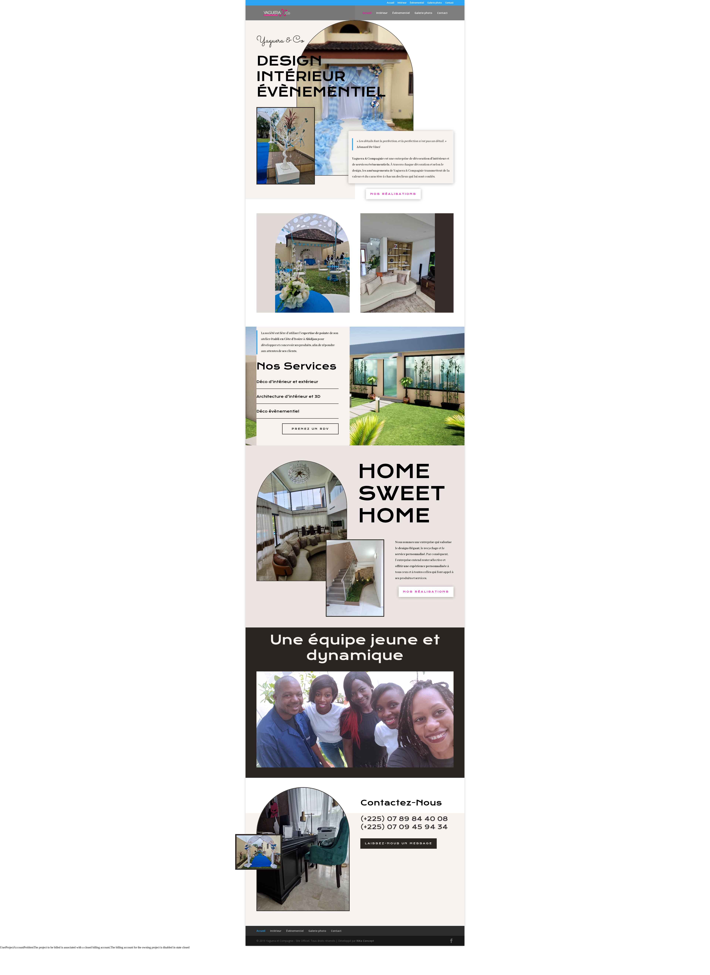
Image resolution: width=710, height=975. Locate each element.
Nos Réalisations (393, 194)
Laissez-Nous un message (398, 843)
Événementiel (417, 3)
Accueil (390, 3)
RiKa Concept (365, 940)
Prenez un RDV (310, 428)
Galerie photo (434, 3)
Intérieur (402, 3)
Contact (449, 3)
